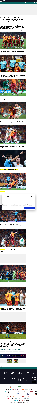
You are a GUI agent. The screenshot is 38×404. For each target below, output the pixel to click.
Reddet (8, 196)
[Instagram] (37, 371)
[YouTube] (33, 373)
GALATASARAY (12, 2)
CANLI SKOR (5, 374)
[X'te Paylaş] (21, 30)
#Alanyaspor (14, 349)
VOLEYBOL (27, 374)
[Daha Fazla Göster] (25, 30)
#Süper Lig (19, 349)
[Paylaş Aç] (36, 2)
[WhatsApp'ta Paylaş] (23, 30)
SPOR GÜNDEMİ (20, 372)
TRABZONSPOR (16, 2)
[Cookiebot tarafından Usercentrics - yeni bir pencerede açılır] (31, 197)
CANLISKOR (4, 1)
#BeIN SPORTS (15, 351)
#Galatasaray (9, 349)
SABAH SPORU (20, 371)
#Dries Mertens (2, 351)
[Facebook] (33, 371)
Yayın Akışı (6, 367)
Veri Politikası (14, 367)
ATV (26, 381)
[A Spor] (1, 2)
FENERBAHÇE (8, 2)
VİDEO (27, 2)
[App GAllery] (22, 355)
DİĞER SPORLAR (13, 378)
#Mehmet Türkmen (2, 349)
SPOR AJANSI (20, 373)
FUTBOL (20, 2)
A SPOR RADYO (5, 372)
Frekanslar (10, 367)
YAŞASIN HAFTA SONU (21, 378)
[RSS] (33, 375)
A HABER (27, 380)
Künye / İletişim (24, 367)
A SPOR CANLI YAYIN (6, 371)
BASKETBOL (23, 2)
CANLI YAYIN (31, 2)
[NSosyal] (37, 373)
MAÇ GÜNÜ (19, 379)
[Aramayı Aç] (37, 367)
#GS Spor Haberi (21, 351)
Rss (3, 367)
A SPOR (27, 379)
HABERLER (4, 373)
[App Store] (13, 355)
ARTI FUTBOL (20, 380)
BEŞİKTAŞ (4, 2)
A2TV (26, 382)
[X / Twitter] (35, 371)
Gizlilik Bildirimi (19, 367)
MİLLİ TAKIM (27, 373)
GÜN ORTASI (19, 374)
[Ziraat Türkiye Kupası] (34, 2)
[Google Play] (17, 355)
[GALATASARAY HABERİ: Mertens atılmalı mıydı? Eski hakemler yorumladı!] (13, 40)
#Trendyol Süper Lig (9, 351)
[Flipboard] (35, 373)
